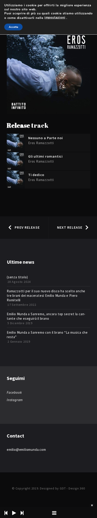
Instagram (15, 400)
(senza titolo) (17, 277)
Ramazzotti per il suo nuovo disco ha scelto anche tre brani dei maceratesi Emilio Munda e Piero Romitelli (46, 295)
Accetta (13, 27)
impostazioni (54, 18)
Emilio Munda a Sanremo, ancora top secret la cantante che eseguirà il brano (46, 316)
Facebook (14, 392)
